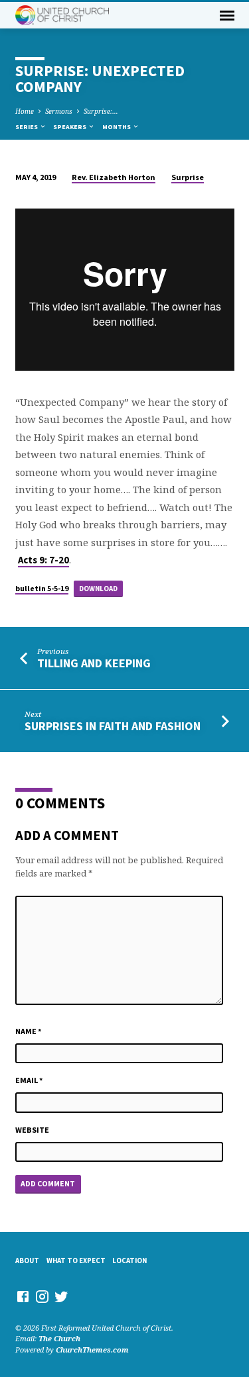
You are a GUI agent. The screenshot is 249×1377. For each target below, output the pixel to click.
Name (28, 1031)
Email (29, 1080)
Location (129, 1260)
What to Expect (76, 1260)
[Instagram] (42, 1296)
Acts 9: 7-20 (43, 560)
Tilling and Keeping (94, 663)
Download (98, 588)
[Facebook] (23, 1296)
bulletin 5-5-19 (41, 588)
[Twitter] (61, 1296)
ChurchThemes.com (92, 1349)
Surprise (187, 177)
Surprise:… (101, 111)
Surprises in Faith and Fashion (113, 726)
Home (24, 111)
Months (117, 126)
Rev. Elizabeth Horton (113, 177)
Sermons (58, 111)
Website (32, 1130)
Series (27, 126)
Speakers (70, 126)
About (27, 1260)
